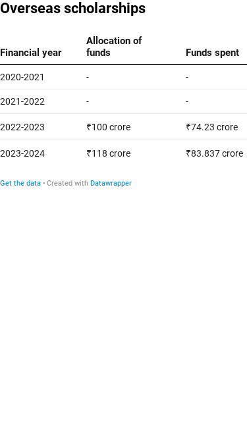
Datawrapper (111, 183)
